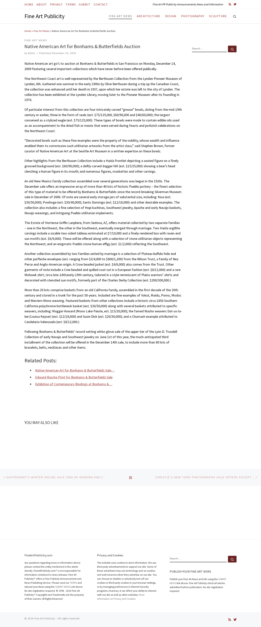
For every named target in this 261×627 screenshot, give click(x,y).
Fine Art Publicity (44, 618)
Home (27, 31)
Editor (31, 53)
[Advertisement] (214, 117)
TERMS (73, 582)
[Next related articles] (177, 433)
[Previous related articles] (168, 433)
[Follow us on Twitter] (235, 4)
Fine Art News (41, 31)
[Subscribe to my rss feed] (230, 4)
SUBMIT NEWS (62, 586)
